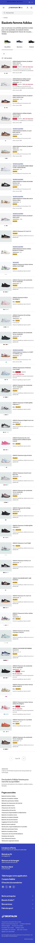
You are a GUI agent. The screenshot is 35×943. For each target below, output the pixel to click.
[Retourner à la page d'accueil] (16, 8)
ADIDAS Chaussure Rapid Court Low (23, 420)
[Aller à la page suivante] (24, 758)
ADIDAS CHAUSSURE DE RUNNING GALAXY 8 (22, 649)
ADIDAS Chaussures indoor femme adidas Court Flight (23, 265)
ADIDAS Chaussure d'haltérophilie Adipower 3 (23, 403)
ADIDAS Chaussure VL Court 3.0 (22, 231)
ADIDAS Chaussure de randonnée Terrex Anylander (22, 280)
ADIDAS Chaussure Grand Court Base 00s (22, 473)
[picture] (6, 66)
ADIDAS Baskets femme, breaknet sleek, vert (22, 147)
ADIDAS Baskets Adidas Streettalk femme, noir (23, 182)
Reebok (31, 47)
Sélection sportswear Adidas (10, 800)
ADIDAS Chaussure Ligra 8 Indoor (22, 455)
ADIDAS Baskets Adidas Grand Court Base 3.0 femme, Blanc (22, 79)
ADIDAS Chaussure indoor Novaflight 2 (20, 298)
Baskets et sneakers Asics (9, 815)
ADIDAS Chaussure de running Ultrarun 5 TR (21, 508)
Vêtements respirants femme (10, 840)
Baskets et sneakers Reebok (10, 817)
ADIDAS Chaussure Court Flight (22, 543)
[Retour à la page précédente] (11, 758)
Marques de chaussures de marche (12, 803)
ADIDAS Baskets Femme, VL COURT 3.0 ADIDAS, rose (23, 352)
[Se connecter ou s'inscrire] (27, 8)
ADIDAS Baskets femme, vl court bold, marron (22, 131)
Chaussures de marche (8, 808)
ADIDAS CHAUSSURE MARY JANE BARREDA (22, 578)
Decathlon (7, 47)
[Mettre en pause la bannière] (29, 2)
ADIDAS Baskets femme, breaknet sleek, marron (22, 62)
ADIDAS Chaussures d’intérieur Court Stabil (22, 368)
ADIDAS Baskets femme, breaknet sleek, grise (22, 216)
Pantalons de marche (8, 836)
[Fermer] (32, 2)
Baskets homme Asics (8, 805)
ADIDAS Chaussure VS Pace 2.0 (22, 560)
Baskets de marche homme (10, 819)
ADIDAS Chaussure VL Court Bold (22, 719)
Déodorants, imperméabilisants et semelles (14, 826)
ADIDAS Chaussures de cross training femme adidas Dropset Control (22, 439)
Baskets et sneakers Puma (9, 831)
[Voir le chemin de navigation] (2, 17)
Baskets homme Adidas (9, 796)
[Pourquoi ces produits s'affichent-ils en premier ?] (2, 58)
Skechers (19, 47)
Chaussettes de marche (9, 810)
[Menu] (4, 8)
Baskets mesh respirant (8, 824)
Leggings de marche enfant (10, 822)
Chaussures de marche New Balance (12, 833)
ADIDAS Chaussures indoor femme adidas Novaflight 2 (23, 702)
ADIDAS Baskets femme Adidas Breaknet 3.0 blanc (22, 249)
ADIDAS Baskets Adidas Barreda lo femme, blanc (23, 199)
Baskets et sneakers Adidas (10, 798)
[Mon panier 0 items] (31, 8)
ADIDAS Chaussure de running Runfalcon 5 (21, 315)
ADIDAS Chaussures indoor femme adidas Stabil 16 (23, 685)
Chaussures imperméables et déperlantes (14, 812)
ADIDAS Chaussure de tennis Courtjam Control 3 (21, 631)
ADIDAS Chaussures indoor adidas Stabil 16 (23, 614)
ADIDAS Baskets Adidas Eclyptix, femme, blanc (22, 114)
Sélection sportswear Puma (10, 829)
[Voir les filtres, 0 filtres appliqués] (4, 54)
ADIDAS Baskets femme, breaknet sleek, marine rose (22, 96)
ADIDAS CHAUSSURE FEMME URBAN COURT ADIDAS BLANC (23, 166)
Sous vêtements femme (9, 838)
